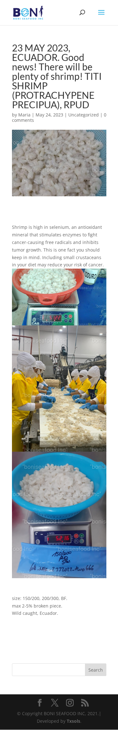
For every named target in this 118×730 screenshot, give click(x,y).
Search (95, 670)
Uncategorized (83, 115)
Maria (24, 115)
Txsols (73, 721)
